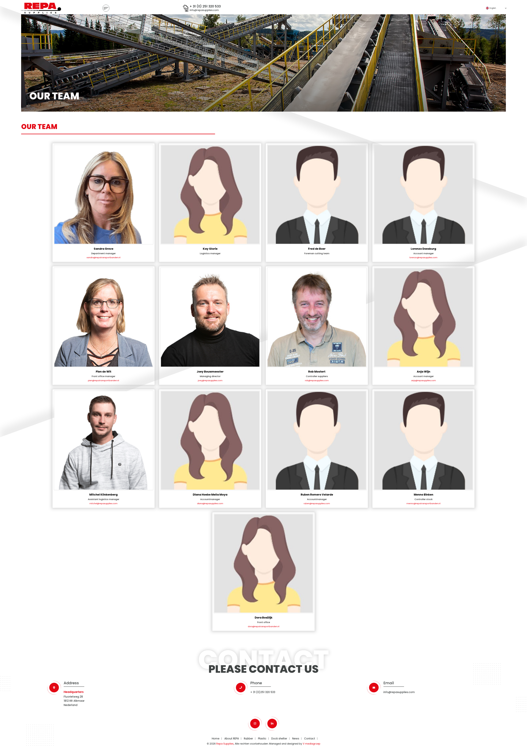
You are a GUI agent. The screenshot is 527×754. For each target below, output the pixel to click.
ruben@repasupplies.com (317, 503)
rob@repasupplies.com (317, 380)
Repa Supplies (225, 743)
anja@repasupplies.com (423, 380)
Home (215, 738)
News (295, 738)
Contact (309, 738)
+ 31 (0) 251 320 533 (205, 6)
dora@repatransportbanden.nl (263, 626)
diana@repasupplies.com (210, 503)
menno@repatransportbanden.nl (423, 503)
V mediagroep (311, 743)
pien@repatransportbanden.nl (103, 380)
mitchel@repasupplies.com (103, 503)
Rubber (248, 738)
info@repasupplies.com (204, 10)
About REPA (231, 738)
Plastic (262, 738)
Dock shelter (279, 738)
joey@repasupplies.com (210, 380)
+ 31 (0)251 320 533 (262, 692)
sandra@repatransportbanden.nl (103, 257)
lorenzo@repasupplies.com (423, 257)
